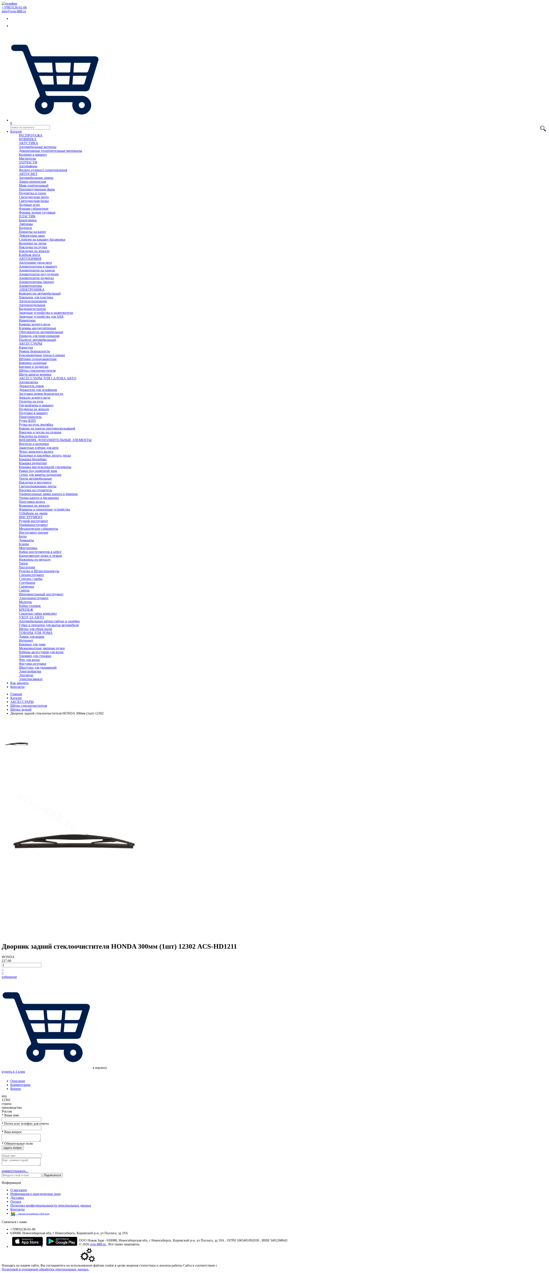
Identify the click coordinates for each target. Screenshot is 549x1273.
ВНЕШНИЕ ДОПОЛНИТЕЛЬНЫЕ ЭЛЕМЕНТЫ (55, 440)
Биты (23, 536)
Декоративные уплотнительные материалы (50, 151)
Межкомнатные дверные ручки (42, 648)
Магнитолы (27, 158)
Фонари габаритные (33, 208)
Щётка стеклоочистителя (37, 370)
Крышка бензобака (33, 459)
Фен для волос (29, 660)
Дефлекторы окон (32, 235)
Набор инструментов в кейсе (40, 552)
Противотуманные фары (37, 189)
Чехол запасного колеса (36, 451)
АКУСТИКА (28, 143)
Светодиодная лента (34, 197)
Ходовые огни (29, 205)
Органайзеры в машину (36, 405)
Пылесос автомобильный (37, 339)
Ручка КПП (27, 420)
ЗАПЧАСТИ (28, 162)
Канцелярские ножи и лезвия (40, 555)
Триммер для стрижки (35, 656)
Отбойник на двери (33, 513)
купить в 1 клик (13, 1071)
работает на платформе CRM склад (33, 1214)
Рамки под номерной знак (38, 471)
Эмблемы (26, 224)
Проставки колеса (32, 501)
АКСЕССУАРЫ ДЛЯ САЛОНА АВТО (47, 378)
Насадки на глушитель (35, 490)
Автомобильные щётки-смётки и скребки (49, 621)
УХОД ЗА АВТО (31, 617)
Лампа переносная (32, 181)
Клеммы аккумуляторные (37, 328)
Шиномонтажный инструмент (41, 594)
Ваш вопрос (12, 1132)
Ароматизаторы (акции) (36, 282)
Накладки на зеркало (34, 251)
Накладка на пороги (33, 436)
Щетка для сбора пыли (35, 629)
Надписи (25, 228)
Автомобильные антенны (37, 147)
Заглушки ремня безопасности (41, 393)
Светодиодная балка (34, 201)
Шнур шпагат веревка (35, 374)
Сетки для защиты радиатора (40, 474)
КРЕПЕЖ (26, 609)
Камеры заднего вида (34, 324)
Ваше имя (10, 1115)
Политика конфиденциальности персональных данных (50, 1205)
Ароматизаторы (30, 286)
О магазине (18, 1190)
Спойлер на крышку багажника (42, 239)
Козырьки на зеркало (34, 505)
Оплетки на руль (31, 401)
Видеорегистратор (32, 309)
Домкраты (26, 540)
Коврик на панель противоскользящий (47, 428)
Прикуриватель (30, 417)
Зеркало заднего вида (34, 397)
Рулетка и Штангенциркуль (39, 571)
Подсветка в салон (32, 193)
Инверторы (27, 320)
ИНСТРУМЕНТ (31, 517)
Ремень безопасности (34, 351)
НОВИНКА (27, 139)
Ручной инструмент (33, 521)
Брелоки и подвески (33, 366)
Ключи (24, 544)
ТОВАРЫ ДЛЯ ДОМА (36, 633)
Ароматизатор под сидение (39, 274)
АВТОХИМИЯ (30, 259)
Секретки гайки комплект (38, 613)
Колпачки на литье (32, 243)
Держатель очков (31, 386)
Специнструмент (31, 575)
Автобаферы (28, 166)
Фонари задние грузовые (37, 212)
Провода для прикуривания (39, 336)
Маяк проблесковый (33, 185)
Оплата (15, 1201)
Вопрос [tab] (15, 1088)
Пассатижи (27, 567)
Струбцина (27, 582)
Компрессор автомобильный (40, 293)
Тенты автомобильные (35, 478)
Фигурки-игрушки (32, 663)
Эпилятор (26, 675)
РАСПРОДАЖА (30, 135)
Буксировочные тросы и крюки (42, 355)
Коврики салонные (33, 363)
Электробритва (30, 671)
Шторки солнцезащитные (38, 359)
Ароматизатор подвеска (36, 278)
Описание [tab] (17, 1081)
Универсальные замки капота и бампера (48, 494)
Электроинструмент (33, 598)
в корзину (99, 1067)
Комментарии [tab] (20, 1085)
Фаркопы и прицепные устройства (44, 509)
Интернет (26, 640)
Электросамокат (31, 679)
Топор (23, 563)
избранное (9, 977)
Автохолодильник (32, 305)
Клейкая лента (29, 255)
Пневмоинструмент (33, 525)
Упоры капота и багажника (39, 498)
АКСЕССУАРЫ (30, 343)
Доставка (17, 1198)
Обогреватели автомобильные (41, 332)
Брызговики (28, 220)
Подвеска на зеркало (34, 409)
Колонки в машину (33, 154)
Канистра (26, 347)
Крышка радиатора (33, 463)
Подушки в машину (33, 413)
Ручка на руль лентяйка (36, 424)
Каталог (16, 131)
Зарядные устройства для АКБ (41, 316)
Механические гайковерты (38, 528)
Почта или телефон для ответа (25, 1123)
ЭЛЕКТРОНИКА (32, 289)
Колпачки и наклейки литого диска (45, 455)
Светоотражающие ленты (37, 486)
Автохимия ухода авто (35, 262)
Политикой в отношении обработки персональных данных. (45, 1269)
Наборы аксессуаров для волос (41, 652)
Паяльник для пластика (36, 297)
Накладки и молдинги (35, 482)
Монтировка (28, 548)
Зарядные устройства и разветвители (46, 313)
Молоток (25, 602)
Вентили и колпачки (34, 444)
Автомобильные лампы (36, 178)
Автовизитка (28, 382)
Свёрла (24, 590)
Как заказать (19, 683)
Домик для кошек (31, 636)
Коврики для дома (32, 644)
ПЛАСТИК (27, 216)
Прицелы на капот (32, 232)
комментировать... (15, 1171)
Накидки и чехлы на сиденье (40, 432)
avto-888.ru (98, 1244)
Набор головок (30, 606)
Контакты (17, 687)
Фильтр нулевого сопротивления (43, 170)
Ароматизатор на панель (37, 270)
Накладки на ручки (33, 247)
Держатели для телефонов (38, 390)
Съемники (26, 586)
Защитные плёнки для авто (39, 447)
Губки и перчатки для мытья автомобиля (48, 625)
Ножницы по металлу (35, 559)
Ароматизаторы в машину (38, 266)
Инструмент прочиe (33, 532)
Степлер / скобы (30, 579)
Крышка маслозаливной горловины (45, 467)
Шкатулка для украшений (38, 667)
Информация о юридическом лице (35, 1194)
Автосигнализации (33, 301)
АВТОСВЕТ (28, 174)
